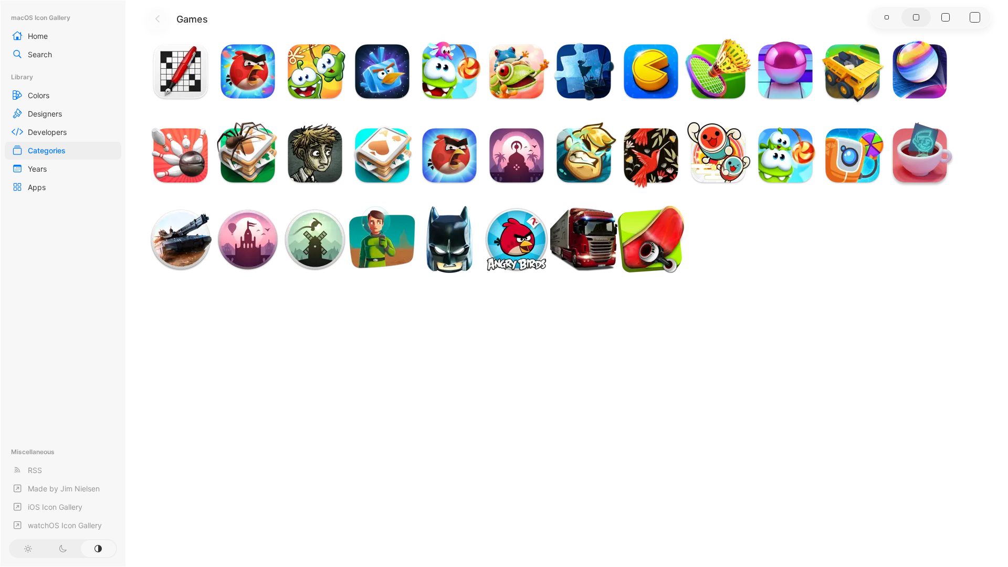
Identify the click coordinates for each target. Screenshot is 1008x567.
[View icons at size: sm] (886, 17)
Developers (47, 132)
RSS (35, 470)
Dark (62, 548)
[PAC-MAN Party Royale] (651, 71)
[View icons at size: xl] (975, 17)
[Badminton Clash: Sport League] (718, 71)
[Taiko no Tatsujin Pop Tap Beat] (718, 155)
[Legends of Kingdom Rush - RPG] (583, 155)
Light (27, 548)
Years (37, 168)
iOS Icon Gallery (55, 506)
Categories (47, 150)
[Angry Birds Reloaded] (247, 71)
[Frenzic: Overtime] (852, 155)
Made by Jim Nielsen (64, 488)
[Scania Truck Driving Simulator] (583, 239)
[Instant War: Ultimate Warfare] (180, 239)
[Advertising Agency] (919, 155)
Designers (45, 113)
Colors (38, 95)
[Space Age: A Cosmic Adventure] (382, 239)
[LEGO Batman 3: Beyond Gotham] (449, 239)
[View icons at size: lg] (945, 17)
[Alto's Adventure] (315, 239)
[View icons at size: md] (916, 17)
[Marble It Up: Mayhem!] (919, 71)
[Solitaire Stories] (247, 155)
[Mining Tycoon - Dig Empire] (852, 71)
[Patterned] (651, 155)
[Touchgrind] (651, 239)
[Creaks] (315, 155)
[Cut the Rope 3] (315, 71)
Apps (37, 187)
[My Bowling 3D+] (180, 155)
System (98, 548)
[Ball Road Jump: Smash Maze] (785, 71)
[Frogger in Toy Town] (516, 71)
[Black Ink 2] (180, 71)
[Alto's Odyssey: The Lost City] (516, 155)
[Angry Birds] (516, 239)
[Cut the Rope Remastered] (449, 71)
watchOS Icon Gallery (65, 525)
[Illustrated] (583, 71)
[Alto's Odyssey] (247, 239)
